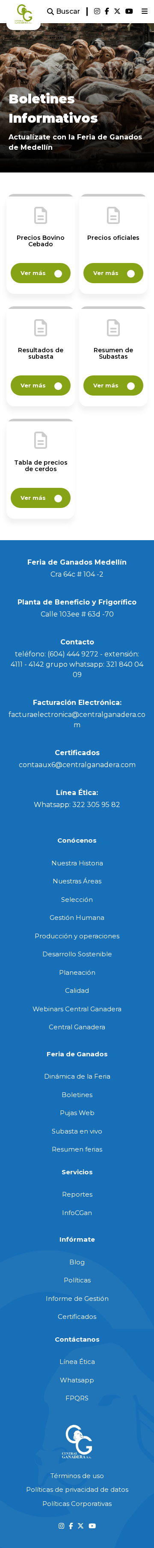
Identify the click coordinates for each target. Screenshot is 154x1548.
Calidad (77, 990)
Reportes (77, 1194)
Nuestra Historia (77, 863)
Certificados (77, 1316)
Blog (77, 1262)
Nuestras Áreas (77, 881)
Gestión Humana (77, 917)
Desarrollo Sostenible (77, 954)
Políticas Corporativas (77, 1504)
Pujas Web (77, 1113)
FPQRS (77, 1398)
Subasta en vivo (77, 1131)
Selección (77, 899)
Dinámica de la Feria (77, 1076)
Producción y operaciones (77, 936)
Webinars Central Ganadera (77, 1009)
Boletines (77, 1095)
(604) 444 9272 (72, 654)
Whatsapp (77, 1380)
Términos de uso (77, 1476)
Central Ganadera (77, 1027)
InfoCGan (77, 1213)
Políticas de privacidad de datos (77, 1489)
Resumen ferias (77, 1149)
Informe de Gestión (77, 1298)
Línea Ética (77, 1362)
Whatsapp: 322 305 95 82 (77, 805)
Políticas (77, 1280)
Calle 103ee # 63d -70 (77, 614)
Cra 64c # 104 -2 (77, 574)
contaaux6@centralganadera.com (77, 765)
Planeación (77, 972)
